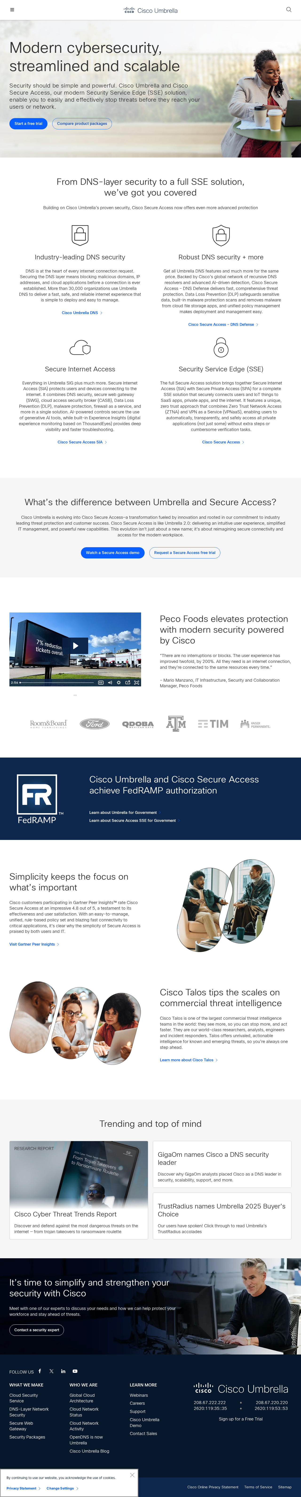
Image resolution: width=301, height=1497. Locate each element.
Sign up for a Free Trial (241, 1419)
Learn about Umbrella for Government (123, 812)
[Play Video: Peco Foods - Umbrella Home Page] (75, 646)
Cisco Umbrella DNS (80, 313)
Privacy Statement (21, 1488)
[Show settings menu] (118, 682)
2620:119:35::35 (210, 1408)
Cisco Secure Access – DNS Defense (221, 324)
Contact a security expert (36, 1330)
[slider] (57, 682)
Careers (137, 1403)
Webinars (139, 1395)
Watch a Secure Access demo (112, 552)
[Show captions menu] (100, 682)
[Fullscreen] (136, 682)
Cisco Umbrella (150, 10)
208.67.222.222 (210, 1402)
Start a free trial (28, 123)
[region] (69, 1483)
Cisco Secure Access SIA (80, 442)
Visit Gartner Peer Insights (32, 944)
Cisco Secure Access (221, 442)
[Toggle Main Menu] (12, 10)
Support (138, 1411)
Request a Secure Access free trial (184, 552)
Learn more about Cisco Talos (186, 1060)
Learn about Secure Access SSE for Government (132, 820)
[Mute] (109, 682)
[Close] (132, 1475)
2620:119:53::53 (271, 1408)
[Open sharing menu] (127, 682)
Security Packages (27, 1437)
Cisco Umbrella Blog (89, 1451)
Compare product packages (82, 123)
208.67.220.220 (272, 1402)
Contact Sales (143, 1433)
